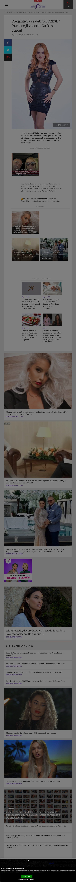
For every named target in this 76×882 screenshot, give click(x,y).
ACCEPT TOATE (27, 876)
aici (24, 865)
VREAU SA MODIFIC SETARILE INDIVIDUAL (26, 879)
